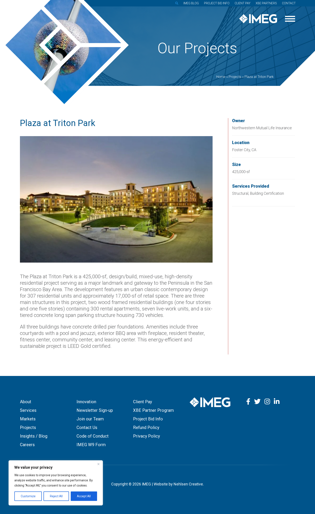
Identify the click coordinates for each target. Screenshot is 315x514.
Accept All (84, 496)
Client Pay (242, 3)
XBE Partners (266, 3)
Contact (289, 3)
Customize (28, 496)
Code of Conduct (92, 436)
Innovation (86, 401)
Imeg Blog (191, 3)
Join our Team (90, 418)
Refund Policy (146, 427)
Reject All (56, 496)
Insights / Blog (33, 436)
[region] (56, 482)
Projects (28, 427)
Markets (28, 418)
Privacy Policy (146, 436)
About (25, 401)
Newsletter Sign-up (94, 410)
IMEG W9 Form (91, 444)
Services (28, 410)
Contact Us (86, 427)
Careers (27, 444)
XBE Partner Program (153, 410)
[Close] (98, 464)
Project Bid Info (217, 3)
